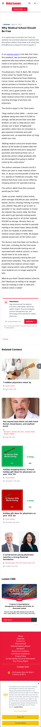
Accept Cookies (20, 723)
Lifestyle (5, 339)
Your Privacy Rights (20, 661)
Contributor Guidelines (20, 653)
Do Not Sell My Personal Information (20, 658)
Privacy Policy (20, 656)
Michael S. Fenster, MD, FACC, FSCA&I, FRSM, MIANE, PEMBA (19, 433)
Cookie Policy (18, 707)
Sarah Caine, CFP (29, 563)
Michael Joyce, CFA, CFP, (13, 563)
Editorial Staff (20, 643)
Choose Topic (18, 9)
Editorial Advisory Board (20, 646)
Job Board (20, 648)
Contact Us (20, 641)
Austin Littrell (10, 386)
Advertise (20, 639)
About (20, 636)
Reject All (20, 717)
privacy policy (10, 327)
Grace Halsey (10, 478)
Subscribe (29, 321)
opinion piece (13, 54)
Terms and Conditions (20, 651)
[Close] (38, 683)
